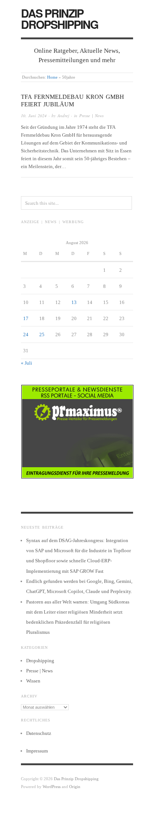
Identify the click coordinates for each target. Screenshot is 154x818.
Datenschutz (38, 733)
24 (25, 334)
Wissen (33, 681)
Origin (74, 786)
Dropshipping (40, 660)
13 (74, 302)
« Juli (26, 363)
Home (52, 77)
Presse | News (91, 115)
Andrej (63, 115)
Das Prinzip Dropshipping (59, 18)
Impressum (37, 751)
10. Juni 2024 (34, 115)
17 (25, 318)
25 (41, 334)
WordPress (52, 786)
